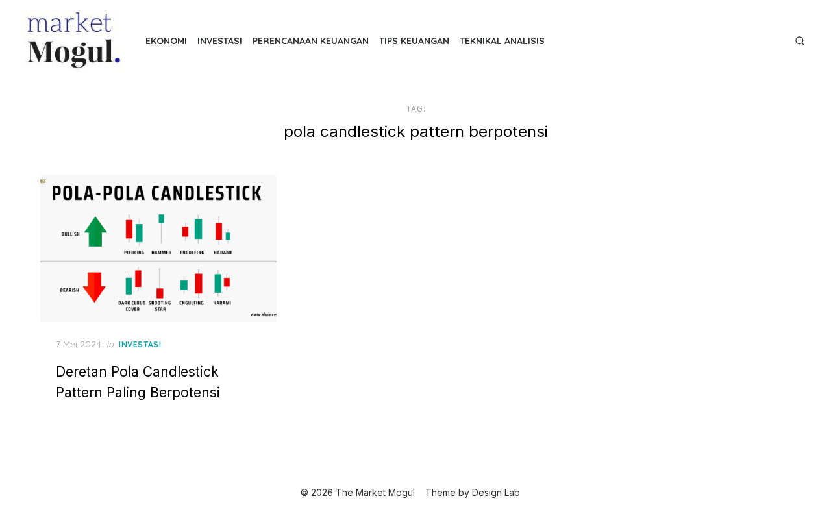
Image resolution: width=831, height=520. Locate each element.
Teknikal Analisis (502, 41)
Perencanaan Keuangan (311, 41)
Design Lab (496, 492)
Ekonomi (166, 41)
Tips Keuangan (414, 41)
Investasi (219, 41)
